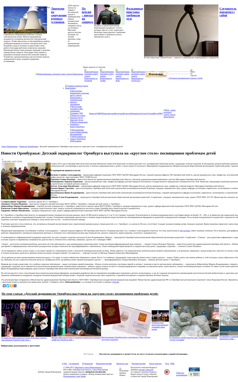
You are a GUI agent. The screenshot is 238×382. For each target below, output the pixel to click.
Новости (92, 113)
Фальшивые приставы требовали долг (134, 13)
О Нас (64, 364)
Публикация (87, 364)
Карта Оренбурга (77, 127)
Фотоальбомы (76, 134)
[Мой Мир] (15, 285)
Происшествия (108, 113)
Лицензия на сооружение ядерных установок (59, 15)
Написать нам (122, 364)
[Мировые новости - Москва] (194, 375)
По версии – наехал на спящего (87, 15)
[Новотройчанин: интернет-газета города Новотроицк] (59, 74)
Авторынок (75, 104)
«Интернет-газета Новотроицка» (88, 367)
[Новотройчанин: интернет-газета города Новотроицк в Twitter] (107, 81)
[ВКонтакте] (4, 285)
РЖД (161, 113)
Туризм (150, 113)
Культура (127, 113)
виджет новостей (146, 370)
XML (172, 364)
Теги (167, 364)
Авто (140, 113)
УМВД (99, 113)
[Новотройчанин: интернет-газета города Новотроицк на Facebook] (91, 81)
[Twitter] (7, 285)
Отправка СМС (76, 113)
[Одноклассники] (11, 285)
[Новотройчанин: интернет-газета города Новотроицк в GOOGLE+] (138, 81)
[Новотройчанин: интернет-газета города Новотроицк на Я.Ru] (123, 81)
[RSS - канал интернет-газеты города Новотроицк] (170, 117)
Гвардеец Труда (76, 120)
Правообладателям (104, 364)
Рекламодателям (138, 364)
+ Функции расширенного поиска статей (185, 78)
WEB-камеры (75, 141)
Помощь (134, 113)
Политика (119, 113)
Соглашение (74, 364)
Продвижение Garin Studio (74, 376)
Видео (156, 113)
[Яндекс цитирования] (181, 375)
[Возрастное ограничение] (167, 374)
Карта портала (155, 364)
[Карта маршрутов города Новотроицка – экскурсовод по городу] (156, 76)
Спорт (144, 113)
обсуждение (185, 231)
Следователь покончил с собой (228, 12)
